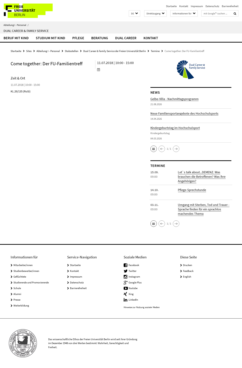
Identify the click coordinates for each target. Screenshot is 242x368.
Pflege (78, 38)
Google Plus (135, 282)
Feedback (188, 271)
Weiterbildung (21, 305)
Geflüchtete (19, 276)
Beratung (99, 38)
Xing (131, 294)
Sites (29, 51)
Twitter (132, 271)
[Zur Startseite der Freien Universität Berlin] (29, 11)
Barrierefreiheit (230, 6)
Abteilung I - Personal (16, 25)
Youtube (133, 288)
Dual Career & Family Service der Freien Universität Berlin (114, 51)
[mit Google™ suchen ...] (235, 13)
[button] (134, 13)
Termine (155, 51)
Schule (17, 288)
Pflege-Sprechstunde (192, 190)
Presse (16, 299)
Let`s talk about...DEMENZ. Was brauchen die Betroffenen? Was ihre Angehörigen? (202, 176)
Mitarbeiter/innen (23, 265)
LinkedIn (133, 299)
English (187, 276)
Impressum (197, 6)
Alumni (17, 294)
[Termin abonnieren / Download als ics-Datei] (117, 69)
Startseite (171, 6)
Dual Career (125, 38)
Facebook (134, 265)
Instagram (134, 276)
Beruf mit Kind (16, 38)
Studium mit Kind (50, 38)
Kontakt (183, 6)
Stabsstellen (71, 51)
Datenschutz (212, 6)
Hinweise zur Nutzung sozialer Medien (142, 307)
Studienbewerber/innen (26, 271)
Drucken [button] (187, 265)
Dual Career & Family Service (26, 31)
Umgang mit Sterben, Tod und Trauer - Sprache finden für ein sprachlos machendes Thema (203, 209)
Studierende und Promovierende (31, 282)
